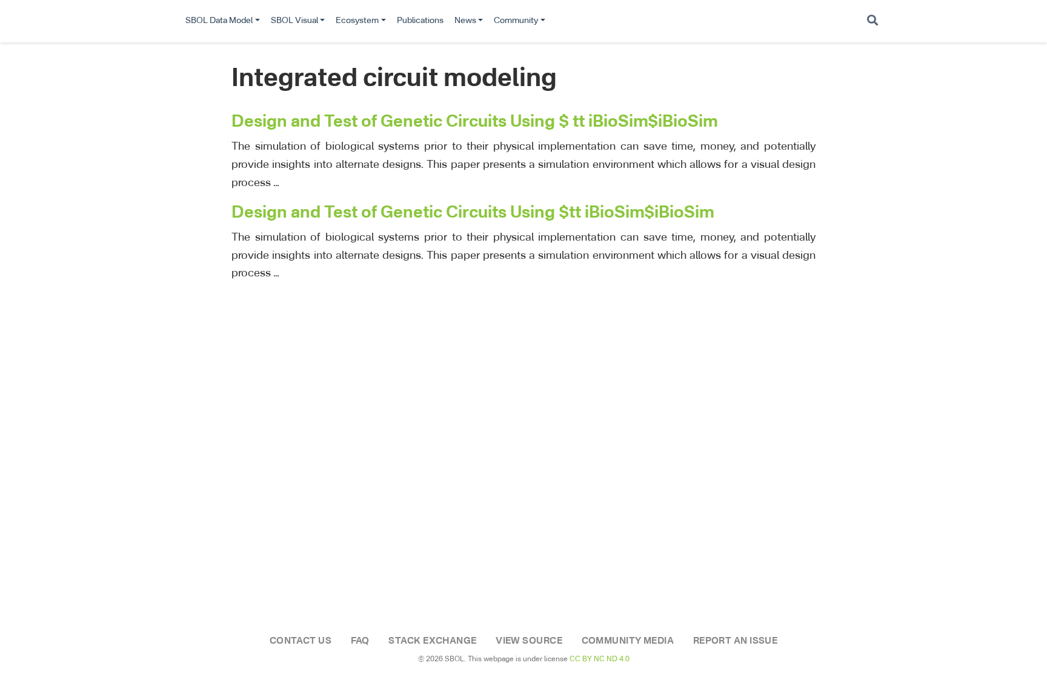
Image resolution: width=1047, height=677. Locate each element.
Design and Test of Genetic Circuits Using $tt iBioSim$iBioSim (472, 213)
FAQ (360, 641)
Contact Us (300, 641)
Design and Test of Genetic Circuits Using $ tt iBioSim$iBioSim (474, 122)
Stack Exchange (432, 641)
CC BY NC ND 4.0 (600, 659)
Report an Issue (735, 641)
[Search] (872, 21)
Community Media (628, 641)
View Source (529, 641)
